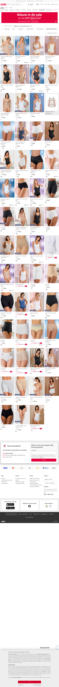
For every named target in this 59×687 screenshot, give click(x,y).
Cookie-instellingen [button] (29, 517)
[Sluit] (57, 647)
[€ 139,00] (52, 45)
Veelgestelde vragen (20, 481)
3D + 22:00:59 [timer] (35, 21)
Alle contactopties (51, 483)
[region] (29, 668)
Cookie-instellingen (37, 684)
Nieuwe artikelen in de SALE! (24, 21)
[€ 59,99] (22, 45)
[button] (1, 26)
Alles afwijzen (20, 684)
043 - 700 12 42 (48, 494)
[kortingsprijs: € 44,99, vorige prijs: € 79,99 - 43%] (37, 414)
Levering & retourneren (21, 478)
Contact (46, 475)
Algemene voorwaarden (23, 514)
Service (17, 475)
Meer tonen (41, 457)
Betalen (17, 480)
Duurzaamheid (4, 483)
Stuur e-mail (49, 480)
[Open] (56, 22)
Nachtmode (20, 29)
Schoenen (24, 10)
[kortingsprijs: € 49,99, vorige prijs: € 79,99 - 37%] (37, 357)
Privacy (30, 514)
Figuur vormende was (51, 29)
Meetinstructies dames (35, 478)
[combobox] (17, 4)
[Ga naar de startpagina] (3, 4)
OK (29, 681)
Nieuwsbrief (4, 481)
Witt (2, 475)
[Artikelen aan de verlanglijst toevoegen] (12, 38)
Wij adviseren (49, 10)
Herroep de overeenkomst (11, 514)
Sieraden (29, 10)
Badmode (12, 10)
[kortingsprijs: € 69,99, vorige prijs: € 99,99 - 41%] (52, 245)
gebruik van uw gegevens (43, 654)
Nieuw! (2, 10)
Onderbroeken (30, 29)
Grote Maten (42, 10)
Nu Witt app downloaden (6, 480)
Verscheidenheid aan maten (36, 485)
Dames (2, 7)
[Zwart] (31, 145)
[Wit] (2, 62)
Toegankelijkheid (36, 514)
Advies (31, 475)
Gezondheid (35, 10)
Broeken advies (33, 481)
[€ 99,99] (37, 45)
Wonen (10, 7)
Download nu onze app (10, 501)
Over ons (3, 478)
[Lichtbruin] (31, 176)
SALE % (55, 10)
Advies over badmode (34, 486)
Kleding (6, 10)
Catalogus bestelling (20, 483)
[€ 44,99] (7, 74)
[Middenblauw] (31, 62)
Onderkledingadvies (34, 483)
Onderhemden (40, 29)
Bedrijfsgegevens (44, 514)
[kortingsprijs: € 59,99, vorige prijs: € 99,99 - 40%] (22, 273)
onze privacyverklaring (17, 677)
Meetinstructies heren (34, 480)
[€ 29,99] (52, 273)
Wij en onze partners (12, 654)
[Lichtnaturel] (30, 62)
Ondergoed (17, 10)
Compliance (51, 514)
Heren (6, 7)
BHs (14, 29)
